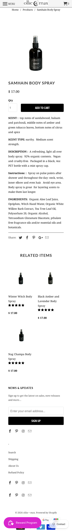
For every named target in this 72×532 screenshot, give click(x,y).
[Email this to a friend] (46, 237)
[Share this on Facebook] (27, 237)
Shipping (13, 459)
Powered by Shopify (46, 512)
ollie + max (29, 512)
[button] (16, 305)
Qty (10, 100)
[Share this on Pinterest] (33, 237)
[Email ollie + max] (30, 431)
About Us (13, 465)
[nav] (9, 3)
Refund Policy (16, 472)
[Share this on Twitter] (20, 237)
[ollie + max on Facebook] (10, 431)
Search (12, 452)
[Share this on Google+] (40, 237)
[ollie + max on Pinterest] (17, 431)
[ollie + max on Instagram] (24, 431)
